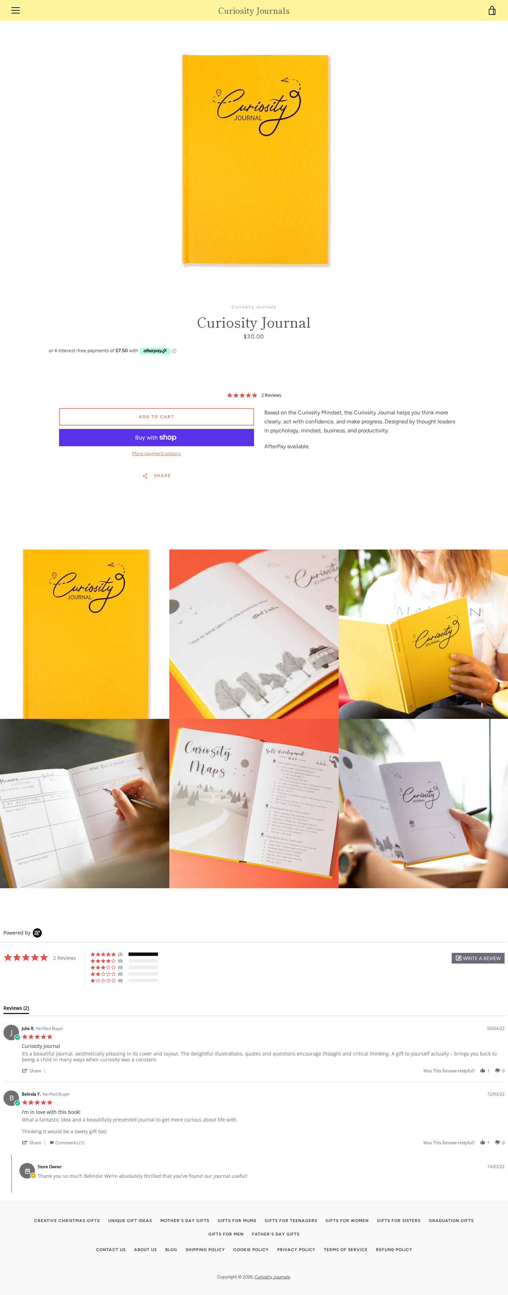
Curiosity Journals (254, 11)
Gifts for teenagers (291, 1220)
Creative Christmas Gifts (67, 1220)
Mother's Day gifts (184, 1220)
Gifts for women (347, 1220)
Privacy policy (296, 1249)
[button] (478, 958)
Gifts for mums (237, 1220)
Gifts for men (226, 1234)
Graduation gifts (451, 1220)
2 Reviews (271, 395)
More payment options (156, 454)
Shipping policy (205, 1249)
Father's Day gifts (276, 1234)
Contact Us (111, 1249)
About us (145, 1249)
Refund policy (394, 1249)
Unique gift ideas (130, 1220)
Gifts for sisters (399, 1220)
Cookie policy (251, 1249)
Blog (171, 1249)
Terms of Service (346, 1249)
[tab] (16, 1009)
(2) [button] (120, 954)
